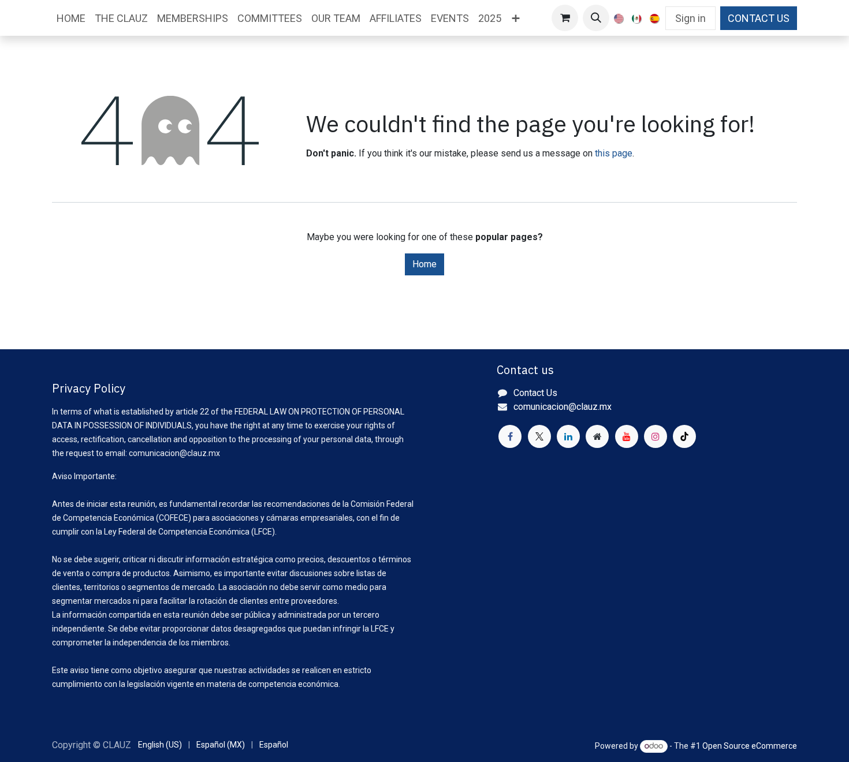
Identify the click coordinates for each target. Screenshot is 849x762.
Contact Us (535, 392)
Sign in (690, 18)
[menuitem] (71, 18)
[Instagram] (655, 436)
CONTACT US (759, 18)
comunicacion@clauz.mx (562, 406)
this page (613, 153)
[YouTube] (626, 436)
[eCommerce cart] (565, 18)
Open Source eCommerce (749, 745)
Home (424, 264)
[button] (596, 18)
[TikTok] (684, 436)
